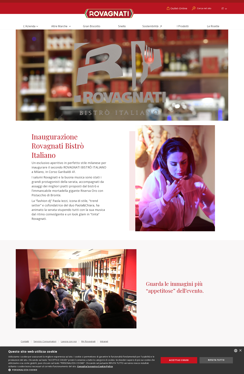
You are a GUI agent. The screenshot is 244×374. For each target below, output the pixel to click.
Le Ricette (213, 26)
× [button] (240, 350)
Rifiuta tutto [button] (216, 360)
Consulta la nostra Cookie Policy (95, 366)
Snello (122, 26)
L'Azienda (29, 26)
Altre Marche (59, 26)
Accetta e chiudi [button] (179, 360)
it (223, 8)
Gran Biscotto (91, 26)
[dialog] (122, 360)
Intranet (104, 341)
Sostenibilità (150, 26)
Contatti (25, 341)
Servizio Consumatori (45, 341)
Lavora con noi (69, 341)
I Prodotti (183, 26)
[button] (81, 370)
